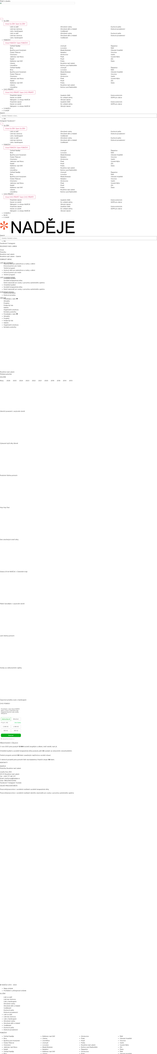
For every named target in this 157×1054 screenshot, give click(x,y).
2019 (52, 381)
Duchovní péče (116, 27)
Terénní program (9, 268)
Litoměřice (13, 65)
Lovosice (63, 48)
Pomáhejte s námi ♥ (11, 299)
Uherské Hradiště (117, 50)
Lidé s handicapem (16, 31)
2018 (58, 381)
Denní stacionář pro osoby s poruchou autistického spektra (24, 283)
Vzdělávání (64, 31)
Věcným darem (65, 100)
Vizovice (114, 52)
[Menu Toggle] (1, 19)
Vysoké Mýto (115, 57)
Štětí (112, 48)
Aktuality (7, 301)
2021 (40, 381)
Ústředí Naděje (15, 46)
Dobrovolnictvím (116, 95)
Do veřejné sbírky (66, 97)
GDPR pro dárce (116, 97)
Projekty (6, 303)
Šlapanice (114, 46)
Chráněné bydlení (10, 278)
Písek (62, 57)
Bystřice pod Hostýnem (18, 50)
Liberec (12, 63)
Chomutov (13, 54)
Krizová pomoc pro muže (12, 266)
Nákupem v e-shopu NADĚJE (20, 100)
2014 (64, 381)
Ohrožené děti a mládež (68, 29)
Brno (11, 48)
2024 (21, 381)
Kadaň (12, 59)
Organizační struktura (11, 310)
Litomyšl (63, 46)
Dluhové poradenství (118, 29)
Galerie (6, 307)
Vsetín (113, 54)
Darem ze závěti (15, 97)
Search (2, 113)
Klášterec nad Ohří (16, 61)
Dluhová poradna (9, 293)
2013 (70, 381)
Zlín (112, 59)
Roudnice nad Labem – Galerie (10, 256)
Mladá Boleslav (65, 50)
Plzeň (62, 59)
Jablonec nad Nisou (17, 57)
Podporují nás (8, 305)
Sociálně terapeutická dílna (13, 280)
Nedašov (63, 52)
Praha (62, 61)
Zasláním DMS (65, 95)
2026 (8, 381)
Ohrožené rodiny (66, 27)
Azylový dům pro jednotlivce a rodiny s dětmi (19, 264)
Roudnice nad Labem (67, 63)
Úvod (2, 250)
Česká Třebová (15, 52)
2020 (46, 381)
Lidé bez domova (16, 29)
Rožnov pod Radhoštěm (68, 65)
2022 (34, 381)
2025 (15, 381)
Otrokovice (64, 54)
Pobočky (3, 252)
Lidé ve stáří (14, 27)
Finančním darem (16, 95)
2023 (27, 381)
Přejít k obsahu (5, 1)
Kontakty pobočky (10, 312)
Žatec (113, 61)
